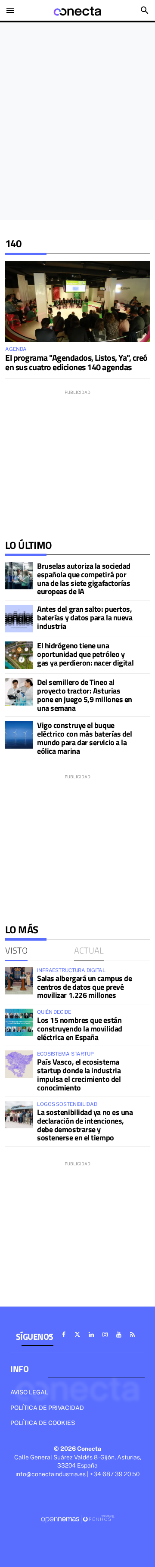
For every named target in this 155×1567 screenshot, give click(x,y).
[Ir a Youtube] (119, 1334)
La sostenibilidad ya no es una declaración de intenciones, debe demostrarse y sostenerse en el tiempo (85, 1124)
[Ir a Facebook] (64, 1334)
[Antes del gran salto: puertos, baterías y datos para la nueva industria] (19, 618)
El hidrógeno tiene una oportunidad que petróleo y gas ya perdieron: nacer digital (85, 654)
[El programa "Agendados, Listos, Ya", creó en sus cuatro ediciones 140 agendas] (77, 301)
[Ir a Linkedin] (91, 1334)
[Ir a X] (77, 1334)
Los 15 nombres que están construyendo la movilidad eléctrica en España (79, 1028)
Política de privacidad (47, 1407)
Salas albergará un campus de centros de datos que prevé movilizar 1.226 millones (84, 986)
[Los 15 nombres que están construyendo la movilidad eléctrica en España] (19, 1022)
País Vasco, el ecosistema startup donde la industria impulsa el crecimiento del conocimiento (79, 1074)
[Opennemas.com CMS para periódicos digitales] (77, 1518)
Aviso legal (29, 1392)
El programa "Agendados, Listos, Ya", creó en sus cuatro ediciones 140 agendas (76, 362)
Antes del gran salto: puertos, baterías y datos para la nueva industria (85, 617)
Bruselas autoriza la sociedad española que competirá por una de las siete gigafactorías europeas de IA (83, 578)
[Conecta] (77, 10)
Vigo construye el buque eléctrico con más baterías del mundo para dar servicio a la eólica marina (84, 737)
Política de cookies (42, 1422)
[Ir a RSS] (133, 1334)
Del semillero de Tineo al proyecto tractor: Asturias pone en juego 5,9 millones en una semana (84, 694)
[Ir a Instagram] (105, 1334)
